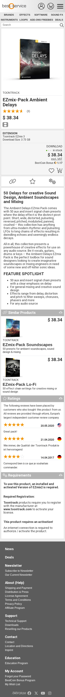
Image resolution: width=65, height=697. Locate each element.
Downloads (11, 625)
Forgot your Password (18, 676)
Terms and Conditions (18, 599)
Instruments (9, 19)
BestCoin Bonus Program (20, 680)
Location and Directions (19, 646)
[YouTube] (43, 693)
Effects (25, 14)
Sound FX (57, 14)
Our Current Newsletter (18, 574)
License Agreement (16, 595)
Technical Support (15, 621)
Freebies (47, 19)
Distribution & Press (16, 591)
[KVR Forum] (19, 693)
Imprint (9, 650)
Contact (9, 642)
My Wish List (12, 684)
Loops (24, 19)
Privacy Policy (13, 603)
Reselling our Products (18, 629)
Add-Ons (35, 19)
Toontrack (11, 92)
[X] (36, 693)
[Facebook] (29, 693)
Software (41, 14)
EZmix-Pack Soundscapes (27, 345)
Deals (59, 19)
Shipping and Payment (18, 588)
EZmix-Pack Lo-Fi (19, 384)
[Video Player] (5, 125)
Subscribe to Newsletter (19, 570)
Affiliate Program (15, 607)
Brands (9, 14)
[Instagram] (49, 693)
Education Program (16, 663)
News (9, 549)
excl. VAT (56, 159)
